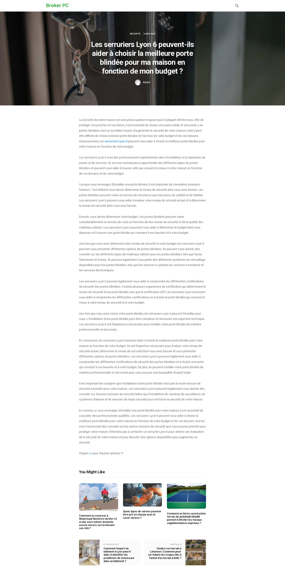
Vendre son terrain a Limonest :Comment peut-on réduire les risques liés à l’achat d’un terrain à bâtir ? (164, 553)
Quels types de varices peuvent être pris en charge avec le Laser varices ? (142, 514)
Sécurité (135, 34)
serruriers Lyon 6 (116, 141)
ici (91, 453)
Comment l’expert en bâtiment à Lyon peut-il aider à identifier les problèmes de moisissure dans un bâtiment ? (119, 555)
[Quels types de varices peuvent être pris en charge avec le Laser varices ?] (142, 494)
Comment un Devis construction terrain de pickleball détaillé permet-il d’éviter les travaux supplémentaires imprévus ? (186, 518)
